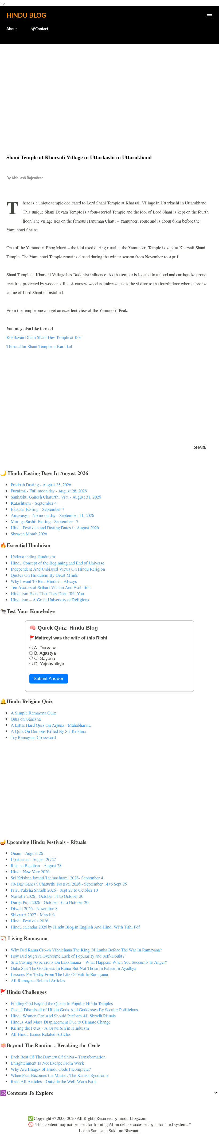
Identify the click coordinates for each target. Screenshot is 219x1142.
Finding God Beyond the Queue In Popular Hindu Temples (62, 1003)
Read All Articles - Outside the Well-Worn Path (53, 1081)
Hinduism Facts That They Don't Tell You (47, 593)
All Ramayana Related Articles (38, 980)
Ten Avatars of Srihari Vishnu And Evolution (51, 587)
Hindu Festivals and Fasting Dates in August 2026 (55, 527)
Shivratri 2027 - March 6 (32, 914)
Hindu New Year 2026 (30, 871)
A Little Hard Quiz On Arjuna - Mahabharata (51, 725)
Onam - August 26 (27, 853)
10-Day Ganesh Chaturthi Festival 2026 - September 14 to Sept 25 (69, 884)
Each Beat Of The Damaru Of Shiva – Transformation (58, 1057)
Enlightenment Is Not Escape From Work (47, 1063)
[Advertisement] (109, 87)
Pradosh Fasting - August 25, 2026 (41, 484)
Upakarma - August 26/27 (33, 859)
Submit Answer (49, 678)
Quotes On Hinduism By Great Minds (44, 575)
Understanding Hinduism (33, 557)
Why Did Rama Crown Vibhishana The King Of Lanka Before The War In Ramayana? (86, 950)
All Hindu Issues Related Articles (41, 1034)
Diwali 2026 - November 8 (34, 908)
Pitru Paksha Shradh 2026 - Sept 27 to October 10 (54, 890)
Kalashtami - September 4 (34, 503)
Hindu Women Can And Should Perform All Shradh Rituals (63, 1016)
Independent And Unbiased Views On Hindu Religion (58, 569)
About (11, 29)
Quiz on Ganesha (26, 719)
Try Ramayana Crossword (33, 737)
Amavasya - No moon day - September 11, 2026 (52, 515)
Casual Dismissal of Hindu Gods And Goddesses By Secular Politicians (74, 1009)
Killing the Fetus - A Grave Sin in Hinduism (50, 1028)
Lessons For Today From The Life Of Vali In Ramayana (59, 974)
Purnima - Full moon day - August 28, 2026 (49, 491)
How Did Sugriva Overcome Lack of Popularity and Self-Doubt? (67, 956)
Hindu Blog (26, 16)
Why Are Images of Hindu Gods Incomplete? (51, 1069)
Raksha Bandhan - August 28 (36, 865)
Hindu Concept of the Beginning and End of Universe (57, 563)
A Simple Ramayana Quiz (33, 713)
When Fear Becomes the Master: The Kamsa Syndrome (59, 1075)
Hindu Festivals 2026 (29, 921)
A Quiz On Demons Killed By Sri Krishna (48, 731)
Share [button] (200, 447)
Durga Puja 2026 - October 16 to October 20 (49, 902)
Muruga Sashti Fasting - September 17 (44, 521)
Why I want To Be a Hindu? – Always (44, 581)
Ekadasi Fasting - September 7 (37, 509)
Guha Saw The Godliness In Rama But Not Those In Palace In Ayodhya (73, 968)
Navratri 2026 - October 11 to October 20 (47, 896)
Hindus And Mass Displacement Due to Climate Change (60, 1022)
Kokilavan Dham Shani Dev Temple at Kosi (44, 337)
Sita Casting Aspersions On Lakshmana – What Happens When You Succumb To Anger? (89, 962)
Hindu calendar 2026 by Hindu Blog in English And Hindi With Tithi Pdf (75, 927)
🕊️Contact (39, 29)
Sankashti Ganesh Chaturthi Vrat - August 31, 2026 (56, 497)
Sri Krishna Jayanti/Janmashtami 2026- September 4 (57, 878)
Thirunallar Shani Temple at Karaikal (39, 346)
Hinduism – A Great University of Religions (50, 599)
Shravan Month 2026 (29, 534)
